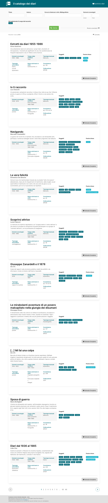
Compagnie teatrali (73, 231)
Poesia (73, 462)
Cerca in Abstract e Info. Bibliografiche (56, 12)
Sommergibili (69, 152)
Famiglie (61, 189)
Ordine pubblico (68, 278)
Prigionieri (62, 152)
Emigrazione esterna (68, 415)
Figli (66, 189)
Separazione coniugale (65, 192)
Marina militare (63, 149)
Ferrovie (78, 99)
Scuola (85, 60)
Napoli (10, 23)
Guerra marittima (70, 144)
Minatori (78, 104)
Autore (29, 12)
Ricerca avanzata (92, 28)
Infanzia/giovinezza (77, 101)
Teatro (66, 239)
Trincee (71, 106)
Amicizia (61, 58)
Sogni (79, 58)
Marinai (69, 149)
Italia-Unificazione (71, 275)
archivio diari (100, 4)
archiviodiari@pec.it (24, 499)
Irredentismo (62, 275)
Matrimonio (71, 104)
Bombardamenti (63, 142)
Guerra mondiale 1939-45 (65, 101)
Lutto (66, 104)
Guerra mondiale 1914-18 (65, 369)
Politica (75, 278)
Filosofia (72, 457)
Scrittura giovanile (91, 367)
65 (63, 489)
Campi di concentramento (74, 142)
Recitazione (79, 236)
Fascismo (66, 457)
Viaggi (77, 106)
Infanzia (76, 147)
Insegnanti (67, 236)
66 (66, 489)
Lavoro (61, 104)
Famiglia (86, 58)
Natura (68, 462)
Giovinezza (62, 144)
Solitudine (67, 464)
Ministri (61, 278)
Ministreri (79, 275)
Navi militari (76, 149)
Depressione (73, 58)
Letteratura (75, 459)
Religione (78, 189)
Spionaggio (62, 280)
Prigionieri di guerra (64, 106)
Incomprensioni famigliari (92, 192)
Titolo (10, 12)
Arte (65, 367)
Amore (66, 58)
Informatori (89, 275)
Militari (70, 322)
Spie (80, 278)
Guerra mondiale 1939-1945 (66, 147)
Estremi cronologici (89, 12)
